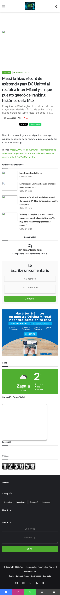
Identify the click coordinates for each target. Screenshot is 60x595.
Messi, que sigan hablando (31, 173)
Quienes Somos (22, 576)
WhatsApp (36, 124)
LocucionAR (31, 571)
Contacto (6, 522)
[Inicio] (30, 6)
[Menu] (3, 7)
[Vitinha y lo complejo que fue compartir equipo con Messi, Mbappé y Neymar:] (9, 217)
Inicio (11, 576)
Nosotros (6, 510)
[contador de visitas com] (19, 469)
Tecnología (34, 502)
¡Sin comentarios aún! (30, 249)
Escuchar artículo (22, 72)
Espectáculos (20, 502)
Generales (8, 502)
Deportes (6, 72)
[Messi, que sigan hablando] (9, 175)
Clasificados (36, 576)
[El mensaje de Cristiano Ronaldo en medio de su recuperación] (9, 186)
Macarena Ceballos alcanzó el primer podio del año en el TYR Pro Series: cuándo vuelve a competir (39, 201)
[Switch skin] (56, 7)
